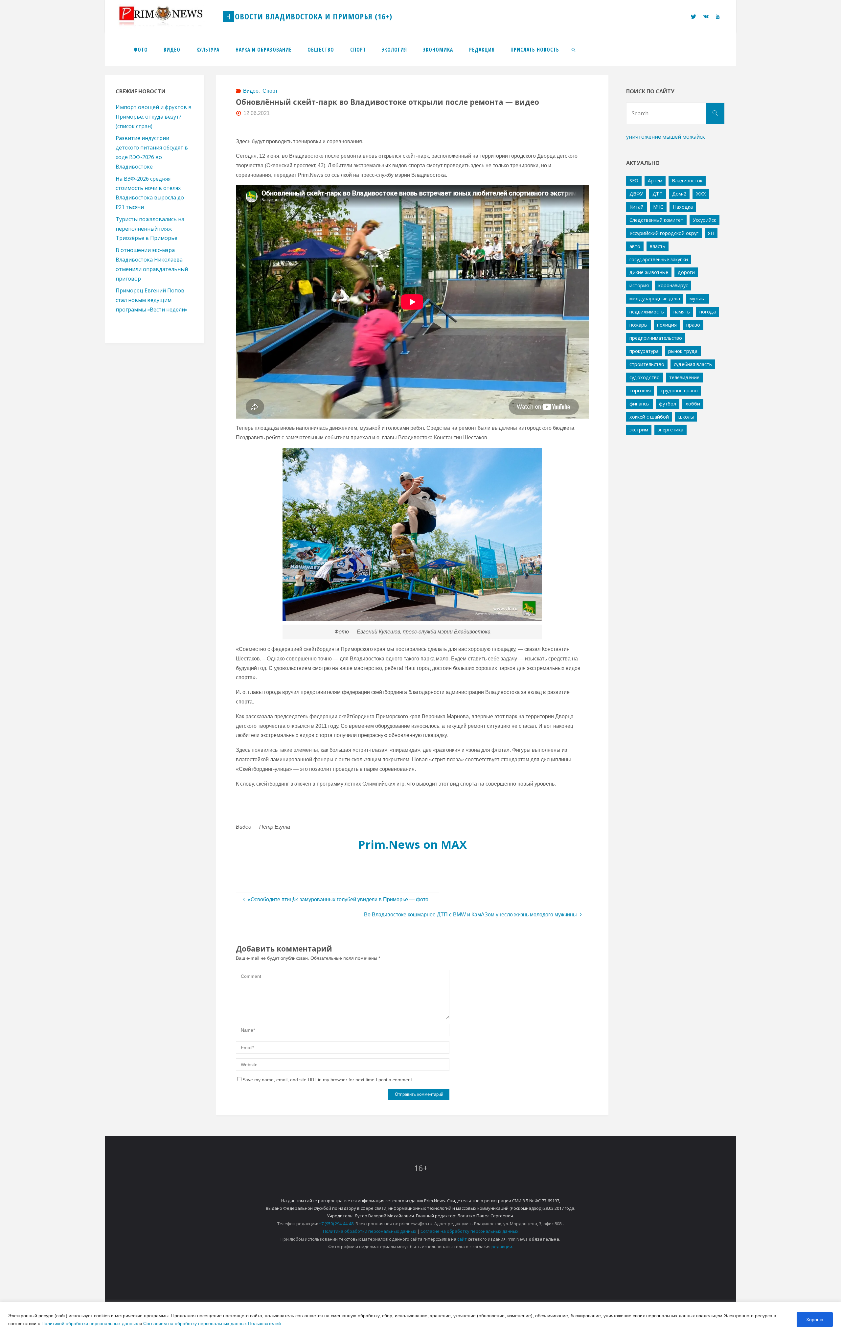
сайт (462, 1239)
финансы (639, 404)
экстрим (638, 429)
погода (707, 312)
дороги (686, 272)
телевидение (684, 377)
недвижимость (646, 312)
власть (657, 246)
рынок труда (682, 351)
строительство (646, 364)
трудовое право (679, 390)
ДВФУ (636, 194)
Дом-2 (679, 194)
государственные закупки (658, 259)
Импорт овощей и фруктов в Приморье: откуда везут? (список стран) (154, 116)
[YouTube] (717, 16)
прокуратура (644, 351)
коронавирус (673, 285)
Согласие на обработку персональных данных (469, 1231)
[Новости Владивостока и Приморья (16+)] (167, 16)
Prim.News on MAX (412, 844)
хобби (693, 404)
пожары (638, 325)
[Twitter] (693, 16)
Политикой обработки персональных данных (89, 1323)
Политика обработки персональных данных (369, 1231)
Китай (636, 207)
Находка (683, 207)
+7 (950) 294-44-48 (336, 1224)
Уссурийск (704, 220)
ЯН (711, 233)
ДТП (657, 194)
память (681, 312)
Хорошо (814, 1319)
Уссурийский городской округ (663, 233)
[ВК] (706, 16)
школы (686, 417)
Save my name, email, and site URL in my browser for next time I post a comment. (327, 1079)
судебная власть (693, 364)
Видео (251, 91)
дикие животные (648, 272)
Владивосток (687, 180)
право (693, 325)
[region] (420, 1317)
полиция (667, 325)
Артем (655, 180)
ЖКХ (701, 194)
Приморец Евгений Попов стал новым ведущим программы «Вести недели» (152, 300)
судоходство (644, 377)
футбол (667, 404)
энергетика (670, 429)
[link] (573, 49)
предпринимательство (655, 338)
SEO (633, 180)
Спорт (269, 91)
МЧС (658, 207)
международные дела (654, 298)
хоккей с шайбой (649, 417)
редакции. (502, 1247)
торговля (640, 390)
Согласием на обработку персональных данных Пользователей (212, 1323)
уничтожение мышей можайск (665, 136)
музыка (698, 298)
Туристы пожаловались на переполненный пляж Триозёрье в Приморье (150, 229)
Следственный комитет (656, 220)
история (639, 285)
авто (634, 246)
